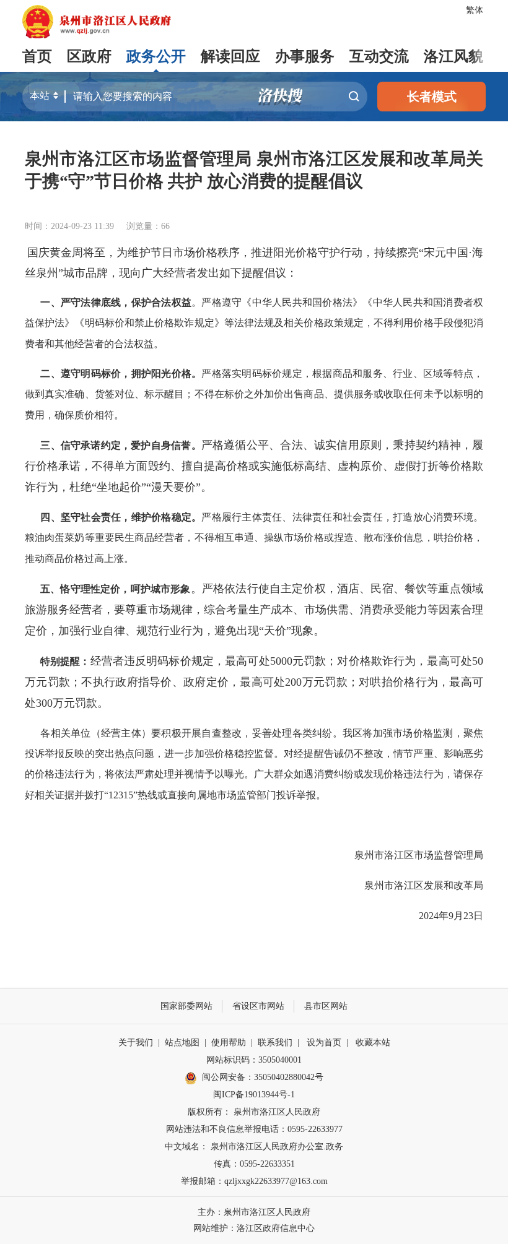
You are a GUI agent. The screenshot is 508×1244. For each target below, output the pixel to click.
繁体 (474, 10)
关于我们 (135, 1042)
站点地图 (182, 1042)
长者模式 (432, 96)
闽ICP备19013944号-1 (254, 1094)
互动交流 (379, 56)
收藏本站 (373, 1042)
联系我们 (275, 1042)
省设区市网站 (258, 1006)
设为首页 (324, 1042)
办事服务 (305, 56)
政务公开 (156, 56)
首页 (37, 56)
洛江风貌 (453, 56)
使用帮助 (228, 1042)
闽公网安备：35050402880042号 (262, 1077)
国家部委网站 (186, 1006)
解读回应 (230, 56)
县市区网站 (326, 1006)
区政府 (89, 56)
